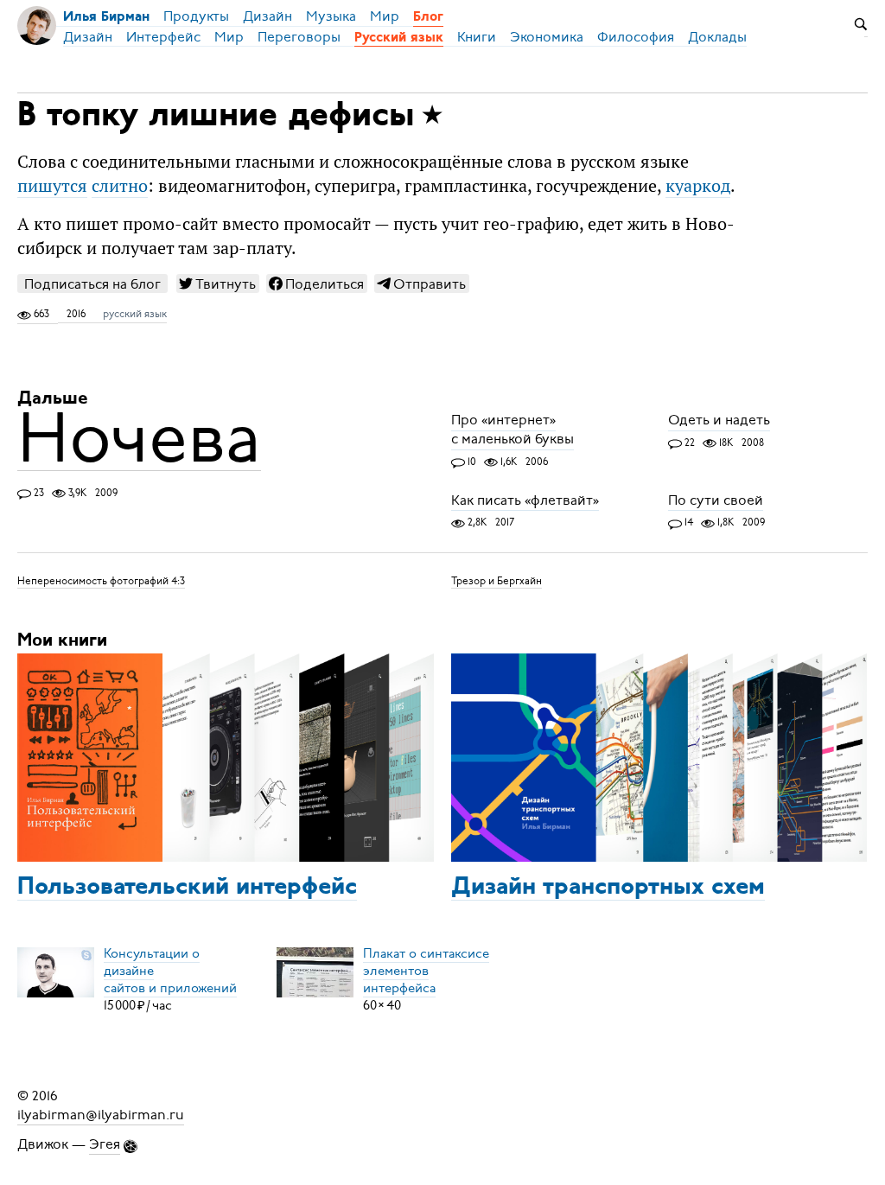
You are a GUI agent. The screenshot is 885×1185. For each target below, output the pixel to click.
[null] (217, 283)
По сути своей (715, 500)
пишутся (52, 186)
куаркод (697, 186)
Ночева (139, 438)
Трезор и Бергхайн (496, 581)
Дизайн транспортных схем (608, 888)
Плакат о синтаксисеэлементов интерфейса (426, 971)
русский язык (135, 314)
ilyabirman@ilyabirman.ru (100, 1114)
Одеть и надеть (719, 420)
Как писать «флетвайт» (525, 500)
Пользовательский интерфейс (187, 888)
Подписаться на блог (92, 284)
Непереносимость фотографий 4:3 (101, 581)
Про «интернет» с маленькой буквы (512, 430)
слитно (120, 186)
